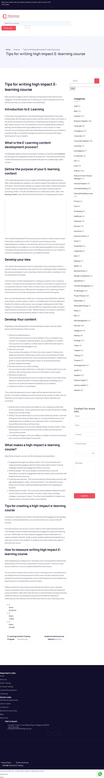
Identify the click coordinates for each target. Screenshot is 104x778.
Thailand (77, 350)
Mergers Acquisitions (82, 276)
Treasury (77, 360)
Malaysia (77, 261)
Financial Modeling (80, 188)
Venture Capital (80, 380)
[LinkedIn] (48, 7)
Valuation (77, 375)
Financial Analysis (80, 183)
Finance (77, 171)
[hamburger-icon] (27, 27)
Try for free (8, 28)
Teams (76, 345)
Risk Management (80, 320)
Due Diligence (79, 151)
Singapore (78, 330)
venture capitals (80, 385)
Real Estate (78, 301)
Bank (76, 111)
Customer (78, 146)
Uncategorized (79, 365)
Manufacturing (79, 271)
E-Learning (78, 156)
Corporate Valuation (81, 141)
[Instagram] (41, 7)
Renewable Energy (81, 306)
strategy (77, 340)
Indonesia (77, 221)
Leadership (78, 251)
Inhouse (77, 226)
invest (76, 241)
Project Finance (80, 296)
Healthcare (78, 216)
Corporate (78, 136)
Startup (77, 335)
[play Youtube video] (36, 216)
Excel (76, 166)
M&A (75, 256)
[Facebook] (35, 7)
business (61, 154)
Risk (75, 316)
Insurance (77, 231)
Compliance (78, 131)
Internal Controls (80, 236)
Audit (76, 106)
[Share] (4, 774)
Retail (76, 311)
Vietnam (77, 390)
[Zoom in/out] (1, 774)
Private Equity (79, 291)
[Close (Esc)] (6, 774)
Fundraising (78, 211)
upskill (76, 370)
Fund (75, 206)
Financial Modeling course (83, 193)
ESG (75, 161)
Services (77, 325)
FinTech (77, 201)
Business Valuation (81, 121)
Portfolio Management (82, 286)
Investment (78, 246)
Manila (76, 266)
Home (8, 49)
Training (77, 355)
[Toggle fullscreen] (3, 774)
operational (78, 281)
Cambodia (78, 126)
